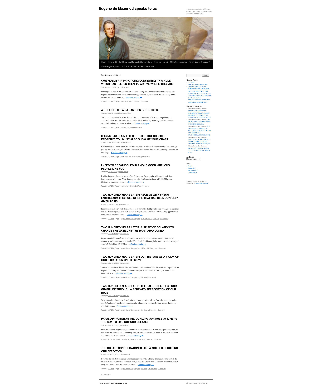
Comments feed (192, 170)
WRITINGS (116, 339)
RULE (110, 339)
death (130, 101)
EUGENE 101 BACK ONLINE (197, 84)
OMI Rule (136, 101)
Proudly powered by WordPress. (198, 383)
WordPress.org (192, 172)
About (166, 62)
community (124, 101)
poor (155, 248)
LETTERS (111, 101)
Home (103, 62)
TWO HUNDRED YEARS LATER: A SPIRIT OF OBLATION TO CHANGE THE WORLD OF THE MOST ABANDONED (137, 228)
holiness (131, 186)
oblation (143, 248)
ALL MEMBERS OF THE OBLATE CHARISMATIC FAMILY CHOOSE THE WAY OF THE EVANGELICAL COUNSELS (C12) (199, 130)
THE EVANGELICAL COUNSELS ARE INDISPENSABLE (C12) (199, 122)
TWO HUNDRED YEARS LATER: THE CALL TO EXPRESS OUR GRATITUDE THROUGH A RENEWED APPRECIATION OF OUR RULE (139, 289)
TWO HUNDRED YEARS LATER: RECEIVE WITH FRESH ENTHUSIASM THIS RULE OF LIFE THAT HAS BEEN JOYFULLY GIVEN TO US (139, 198)
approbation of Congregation (130, 219)
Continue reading (134, 97)
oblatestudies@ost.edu (201, 183)
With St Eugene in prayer (110, 66)
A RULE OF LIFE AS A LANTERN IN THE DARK (129, 110)
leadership (124, 156)
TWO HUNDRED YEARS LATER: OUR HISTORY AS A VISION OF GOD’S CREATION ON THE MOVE (140, 258)
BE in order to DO (146, 219)
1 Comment (144, 101)
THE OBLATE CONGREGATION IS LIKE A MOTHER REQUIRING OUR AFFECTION (139, 349)
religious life (152, 310)
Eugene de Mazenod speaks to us (128, 8)
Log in (190, 166)
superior (138, 156)
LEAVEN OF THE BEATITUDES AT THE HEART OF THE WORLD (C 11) (199, 150)
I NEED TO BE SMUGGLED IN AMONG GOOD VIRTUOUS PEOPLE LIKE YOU (135, 166)
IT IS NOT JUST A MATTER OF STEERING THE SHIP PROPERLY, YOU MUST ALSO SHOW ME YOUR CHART (134, 137)
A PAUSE (191, 82)
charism (123, 127)
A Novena (157, 62)
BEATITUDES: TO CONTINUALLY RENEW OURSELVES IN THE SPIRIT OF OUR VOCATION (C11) (199, 141)
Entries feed (191, 168)
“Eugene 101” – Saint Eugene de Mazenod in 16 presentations (130, 62)
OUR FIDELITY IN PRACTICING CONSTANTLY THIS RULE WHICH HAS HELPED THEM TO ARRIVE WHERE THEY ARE (137, 82)
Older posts (106, 374)
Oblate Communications (178, 62)
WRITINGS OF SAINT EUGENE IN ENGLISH (138, 66)
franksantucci (124, 87)
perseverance (152, 369)
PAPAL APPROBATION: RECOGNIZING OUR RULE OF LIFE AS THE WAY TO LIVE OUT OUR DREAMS (139, 320)
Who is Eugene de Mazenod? (200, 62)
